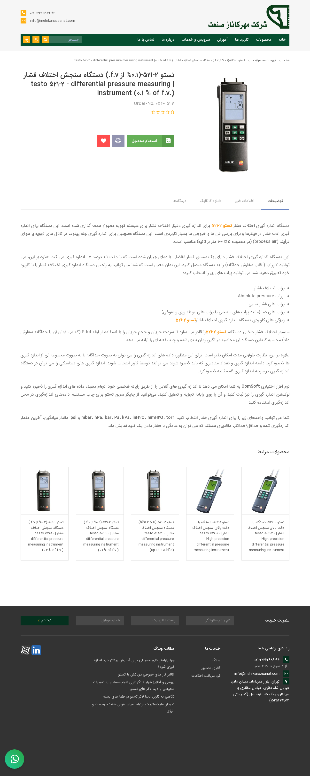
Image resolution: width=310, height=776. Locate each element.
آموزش (222, 40)
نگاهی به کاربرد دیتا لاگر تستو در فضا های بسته (138, 696)
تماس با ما (145, 40)
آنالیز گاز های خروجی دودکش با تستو (146, 674)
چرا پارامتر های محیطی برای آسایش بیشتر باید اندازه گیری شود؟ (134, 663)
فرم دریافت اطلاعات (205, 676)
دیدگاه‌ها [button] (179, 201)
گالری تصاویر (210, 668)
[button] (35, 39)
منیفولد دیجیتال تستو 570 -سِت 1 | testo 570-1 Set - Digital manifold (45, 528)
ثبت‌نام (45, 620)
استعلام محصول (145, 141)
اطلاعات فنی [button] (244, 201)
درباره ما (168, 40)
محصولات (263, 40)
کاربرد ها (242, 40)
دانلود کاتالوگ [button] (211, 201)
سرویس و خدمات (196, 40)
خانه (282, 40)
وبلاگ (216, 660)
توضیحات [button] (275, 201)
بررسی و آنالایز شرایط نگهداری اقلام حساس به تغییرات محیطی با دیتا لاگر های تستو (133, 685)
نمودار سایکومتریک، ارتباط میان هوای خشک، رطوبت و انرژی (133, 707)
